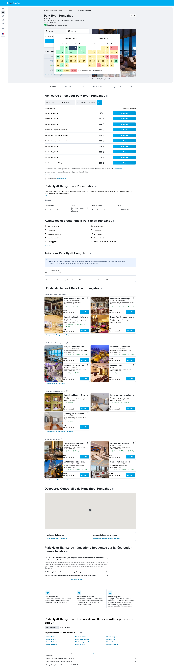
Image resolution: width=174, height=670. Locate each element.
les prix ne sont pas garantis (90, 653)
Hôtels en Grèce (111, 642)
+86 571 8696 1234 (50, 22)
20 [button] (84, 57)
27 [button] (84, 61)
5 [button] (79, 48)
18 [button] (75, 57)
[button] (3, 3)
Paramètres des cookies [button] (52, 175)
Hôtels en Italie (80, 644)
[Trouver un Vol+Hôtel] (3, 20)
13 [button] (84, 52)
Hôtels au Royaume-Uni (82, 642)
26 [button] (79, 61)
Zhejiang (61, 10)
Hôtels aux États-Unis (82, 639)
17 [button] (71, 57)
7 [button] (98, 52)
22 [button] (62, 61)
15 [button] (62, 57)
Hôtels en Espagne (51, 644)
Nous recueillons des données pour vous (59, 661)
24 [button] (71, 61)
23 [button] (66, 61)
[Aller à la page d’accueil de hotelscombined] (14, 3)
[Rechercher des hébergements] (3, 12)
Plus (46, 195)
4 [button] (75, 48)
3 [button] (111, 48)
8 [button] (62, 52)
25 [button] (75, 61)
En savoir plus (117, 169)
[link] (59, 335)
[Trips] (3, 29)
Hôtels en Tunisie (80, 637)
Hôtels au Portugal (51, 642)
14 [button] (58, 57)
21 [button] (58, 61)
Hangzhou (71, 10)
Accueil (46, 10)
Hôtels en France (50, 639)
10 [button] (71, 52)
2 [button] (66, 48)
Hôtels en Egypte (111, 639)
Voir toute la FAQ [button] (76, 579)
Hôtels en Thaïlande (112, 644)
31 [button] (112, 65)
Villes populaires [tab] (65, 627)
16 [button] (66, 57)
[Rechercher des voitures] (3, 16)
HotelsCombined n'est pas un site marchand (60, 658)
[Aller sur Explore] (3, 23)
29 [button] (62, 65)
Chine (51, 10)
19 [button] (79, 57)
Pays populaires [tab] (51, 627)
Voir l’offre (84, 312)
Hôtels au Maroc (50, 637)
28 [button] (58, 65)
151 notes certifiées (60, 25)
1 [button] (62, 48)
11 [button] (75, 52)
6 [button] (94, 52)
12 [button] (79, 52)
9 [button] (66, 52)
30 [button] (66, 65)
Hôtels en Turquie (111, 637)
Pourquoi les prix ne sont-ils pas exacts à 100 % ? (62, 665)
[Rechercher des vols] (3, 8)
